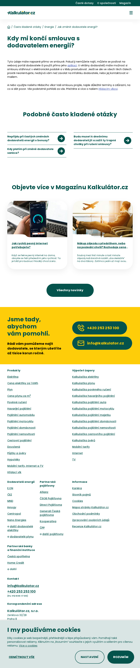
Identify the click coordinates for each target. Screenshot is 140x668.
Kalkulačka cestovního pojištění (93, 434)
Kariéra (77, 488)
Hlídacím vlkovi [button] (108, 89)
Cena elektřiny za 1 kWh (22, 383)
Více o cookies (28, 645)
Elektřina (12, 377)
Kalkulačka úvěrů (83, 440)
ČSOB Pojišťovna (50, 498)
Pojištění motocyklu (20, 421)
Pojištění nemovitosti (21, 434)
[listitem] (36, 138)
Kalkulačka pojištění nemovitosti (94, 428)
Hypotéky (13, 459)
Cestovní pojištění (19, 440)
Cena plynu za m (19, 396)
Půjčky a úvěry (16, 453)
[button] (131, 13)
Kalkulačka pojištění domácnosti (94, 421)
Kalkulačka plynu (83, 383)
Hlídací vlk (14, 472)
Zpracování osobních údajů (90, 520)
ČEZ (9, 494)
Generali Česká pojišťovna (50, 513)
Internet (77, 453)
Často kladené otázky (27, 27)
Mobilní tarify (81, 447)
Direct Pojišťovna (51, 505)
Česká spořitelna (18, 556)
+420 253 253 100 (21, 591)
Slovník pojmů (81, 494)
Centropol (14, 513)
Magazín (125, 3)
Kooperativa (48, 521)
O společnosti (106, 3)
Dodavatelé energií (21, 482)
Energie (49, 27)
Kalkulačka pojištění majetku (91, 415)
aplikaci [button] (72, 65)
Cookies (77, 501)
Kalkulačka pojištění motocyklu (93, 408)
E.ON (10, 488)
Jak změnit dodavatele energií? (77, 27)
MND (10, 501)
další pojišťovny (52, 534)
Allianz (44, 492)
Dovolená (13, 447)
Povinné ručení (17, 402)
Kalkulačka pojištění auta (89, 402)
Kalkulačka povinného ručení (91, 389)
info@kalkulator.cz (23, 585)
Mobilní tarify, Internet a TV (25, 466)
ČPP (42, 527)
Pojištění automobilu (21, 415)
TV (74, 459)
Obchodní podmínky (86, 513)
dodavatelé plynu (22, 536)
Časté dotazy (84, 3)
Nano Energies (16, 520)
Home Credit (15, 563)
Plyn (10, 389)
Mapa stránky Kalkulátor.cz (90, 507)
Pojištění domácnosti (21, 428)
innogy (11, 507)
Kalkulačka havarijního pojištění (93, 396)
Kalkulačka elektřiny (85, 377)
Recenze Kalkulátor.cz (86, 526)
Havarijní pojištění (19, 408)
